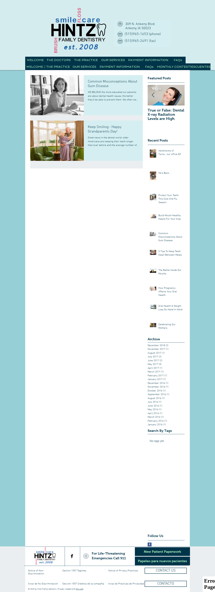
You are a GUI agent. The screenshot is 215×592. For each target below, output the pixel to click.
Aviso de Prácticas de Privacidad (126, 583)
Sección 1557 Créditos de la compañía (83, 583)
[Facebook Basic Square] (150, 544)
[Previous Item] (153, 95)
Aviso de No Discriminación (43, 583)
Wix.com (79, 589)
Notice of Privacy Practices (123, 570)
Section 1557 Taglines (74, 570)
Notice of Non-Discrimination (36, 572)
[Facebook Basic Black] (72, 556)
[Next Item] (179, 95)
